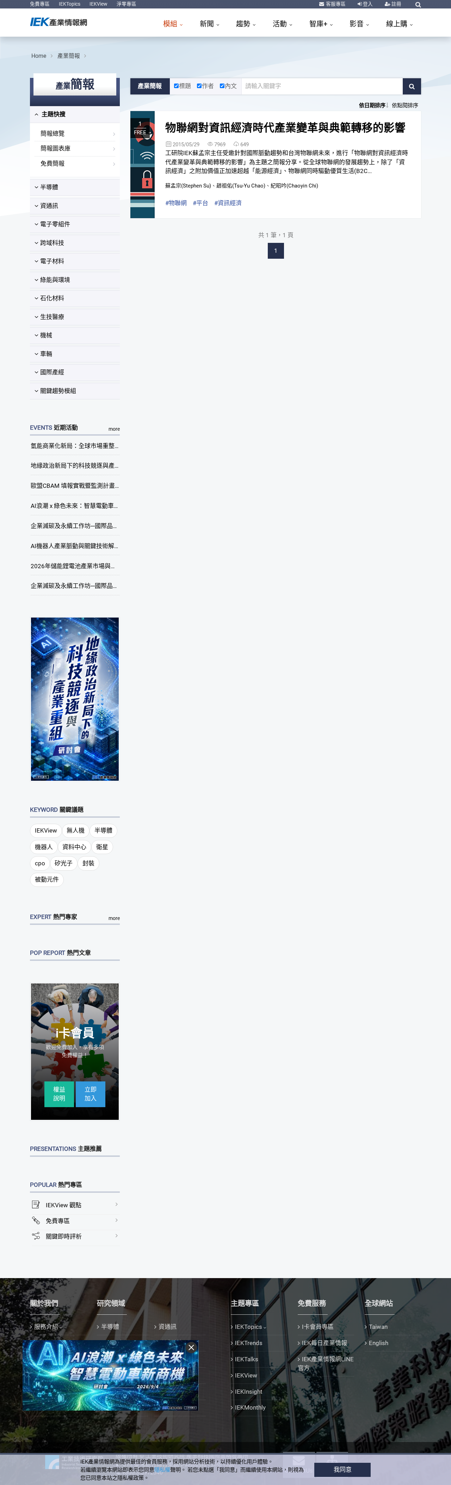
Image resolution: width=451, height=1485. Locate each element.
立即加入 (91, 1094)
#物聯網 (176, 203)
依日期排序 (372, 105)
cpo (40, 863)
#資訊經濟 (228, 203)
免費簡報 (52, 163)
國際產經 (52, 372)
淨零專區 (126, 4)
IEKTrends (248, 1342)
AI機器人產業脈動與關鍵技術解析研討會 (84, 546)
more (114, 429)
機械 (46, 335)
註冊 (395, 4)
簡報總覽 (52, 133)
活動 (281, 24)
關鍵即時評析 (64, 1236)
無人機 (76, 830)
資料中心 (74, 847)
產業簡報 (68, 56)
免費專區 (40, 4)
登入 (367, 4)
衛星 (102, 847)
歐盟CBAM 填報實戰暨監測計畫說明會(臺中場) (93, 485)
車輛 (46, 353)
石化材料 (52, 298)
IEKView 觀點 (63, 1205)
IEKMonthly (250, 1407)
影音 (357, 24)
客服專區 (335, 4)
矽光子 (64, 863)
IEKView (98, 4)
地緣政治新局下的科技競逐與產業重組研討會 (90, 465)
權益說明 (59, 1094)
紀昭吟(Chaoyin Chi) (294, 186)
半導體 (49, 187)
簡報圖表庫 (55, 148)
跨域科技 (52, 242)
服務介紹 (46, 1326)
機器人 (44, 847)
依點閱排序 (405, 105)
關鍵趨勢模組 (58, 390)
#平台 (200, 203)
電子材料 (52, 261)
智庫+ (319, 24)
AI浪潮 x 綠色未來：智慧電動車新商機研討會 (90, 505)
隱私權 (162, 1470)
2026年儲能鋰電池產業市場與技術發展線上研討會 (98, 566)
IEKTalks (246, 1359)
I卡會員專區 (318, 1326)
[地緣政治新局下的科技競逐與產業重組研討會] (75, 698)
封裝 (88, 863)
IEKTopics (69, 4)
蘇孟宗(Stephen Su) (188, 186)
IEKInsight (248, 1391)
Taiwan (378, 1326)
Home (38, 56)
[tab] (75, 114)
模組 (171, 24)
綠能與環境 (55, 279)
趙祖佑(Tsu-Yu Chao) (240, 186)
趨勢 (244, 24)
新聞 (208, 24)
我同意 (343, 1469)
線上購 (397, 24)
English (378, 1342)
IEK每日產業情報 (324, 1342)
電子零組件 (55, 224)
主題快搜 (53, 114)
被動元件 (47, 879)
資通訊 (49, 205)
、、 (241, 186)
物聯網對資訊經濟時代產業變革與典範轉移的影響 (285, 128)
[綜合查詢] (418, 4)
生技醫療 (52, 316)
